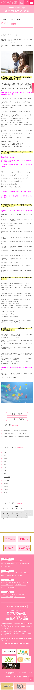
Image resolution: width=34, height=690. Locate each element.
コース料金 (4, 587)
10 (3, 513)
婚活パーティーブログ (6, 566)
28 (21, 517)
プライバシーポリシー (19, 597)
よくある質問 (11, 587)
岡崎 (5, 464)
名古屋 (5, 458)
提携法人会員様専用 (6, 575)
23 (30, 515)
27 (17, 517)
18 (7, 515)
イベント (6, 489)
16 (30, 513)
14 (21, 513)
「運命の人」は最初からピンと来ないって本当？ (15, 433)
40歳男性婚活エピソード (7, 585)
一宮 (5, 467)
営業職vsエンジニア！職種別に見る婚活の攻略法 (15, 430)
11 (7, 513)
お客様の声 (14, 563)
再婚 (5, 474)
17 (3, 515)
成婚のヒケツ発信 (17, 561)
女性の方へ (10, 573)
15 (26, 513)
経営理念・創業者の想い (18, 594)
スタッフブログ (7, 486)
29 (26, 517)
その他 (5, 492)
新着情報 (10, 561)
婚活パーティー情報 (17, 575)
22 (26, 515)
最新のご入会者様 (5, 563)
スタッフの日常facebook (24, 563)
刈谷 (5, 461)
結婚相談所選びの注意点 (7, 597)
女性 (5, 470)
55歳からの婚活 (18, 573)
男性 (5, 452)
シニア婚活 (6, 480)
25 (7, 517)
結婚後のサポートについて (20, 582)
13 (17, 513)
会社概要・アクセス (6, 594)
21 (21, 515)
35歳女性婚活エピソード (20, 585)
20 (17, 515)
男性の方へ (4, 573)
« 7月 (2, 520)
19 (12, 515)
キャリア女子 (7, 477)
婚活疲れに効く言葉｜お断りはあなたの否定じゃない (16, 436)
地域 (5, 455)
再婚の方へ (26, 573)
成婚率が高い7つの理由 (7, 582)
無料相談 (6, 483)
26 (12, 517)
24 (3, 517)
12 (12, 513)
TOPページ (3, 561)
